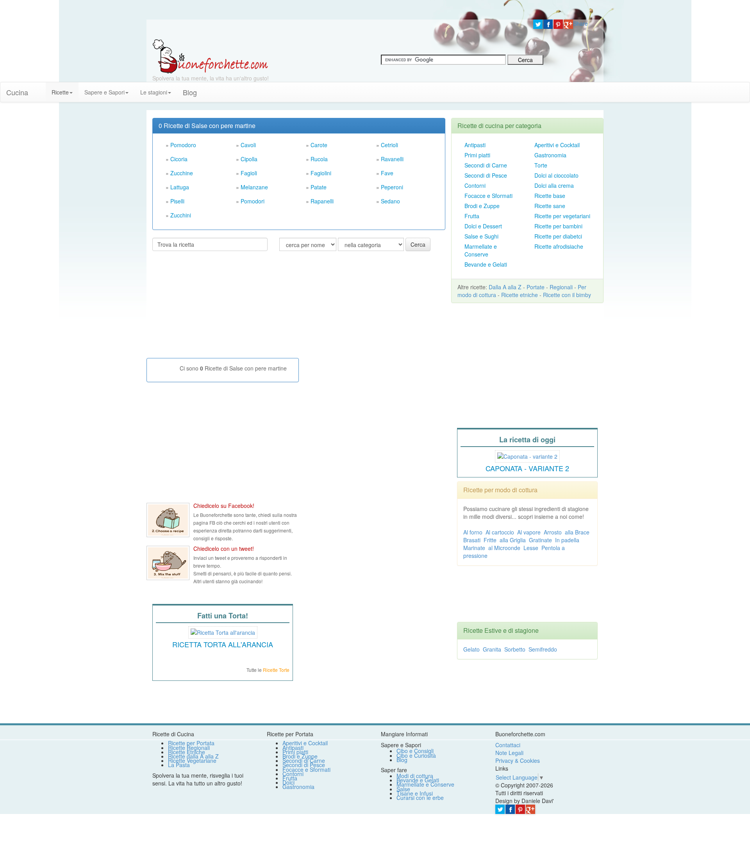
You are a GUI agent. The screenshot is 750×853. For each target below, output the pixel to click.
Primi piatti (477, 155)
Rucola (319, 159)
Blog (401, 760)
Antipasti (475, 145)
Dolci (288, 782)
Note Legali (509, 753)
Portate (536, 287)
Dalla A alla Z (505, 287)
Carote (319, 145)
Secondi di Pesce (485, 175)
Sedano (390, 201)
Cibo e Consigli (415, 751)
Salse (403, 789)
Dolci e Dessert (483, 226)
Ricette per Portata (191, 743)
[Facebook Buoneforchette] (167, 520)
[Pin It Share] (558, 24)
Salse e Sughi (481, 236)
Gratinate (540, 540)
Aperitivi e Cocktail (557, 145)
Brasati (471, 540)
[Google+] (568, 24)
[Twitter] (538, 24)
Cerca (418, 244)
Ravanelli (392, 159)
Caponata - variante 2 (527, 468)
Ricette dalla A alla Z (193, 756)
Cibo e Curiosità (416, 755)
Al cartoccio (500, 532)
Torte (540, 165)
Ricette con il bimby (567, 295)
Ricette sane (549, 206)
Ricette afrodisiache (558, 246)
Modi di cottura (414, 776)
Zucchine (181, 173)
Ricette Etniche (186, 752)
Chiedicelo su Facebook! (223, 505)
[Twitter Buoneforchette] (167, 563)
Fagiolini (321, 173)
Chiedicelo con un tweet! (223, 548)
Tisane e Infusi (414, 793)
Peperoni (392, 187)
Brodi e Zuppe (482, 206)
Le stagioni (153, 92)
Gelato (471, 649)
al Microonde (504, 548)
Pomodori (252, 201)
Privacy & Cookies (517, 760)
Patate (319, 187)
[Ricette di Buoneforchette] (210, 56)
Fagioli (249, 173)
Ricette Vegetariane (192, 760)
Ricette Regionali (189, 747)
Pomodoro (183, 145)
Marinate (474, 548)
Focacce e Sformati (488, 195)
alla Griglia (513, 540)
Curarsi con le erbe (420, 797)
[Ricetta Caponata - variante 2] (527, 455)
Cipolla (249, 159)
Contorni (475, 185)
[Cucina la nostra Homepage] (40, 88)
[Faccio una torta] (222, 631)
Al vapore (529, 532)
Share (580, 23)
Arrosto (553, 532)
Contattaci (507, 745)
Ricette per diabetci (558, 236)
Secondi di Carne (485, 165)
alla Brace (577, 532)
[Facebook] (548, 24)
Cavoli (248, 145)
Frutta (471, 216)
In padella (567, 540)
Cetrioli (389, 145)
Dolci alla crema (554, 185)
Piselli (177, 201)
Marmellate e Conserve (480, 250)
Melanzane (254, 187)
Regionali (561, 287)
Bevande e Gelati (485, 264)
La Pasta (179, 765)
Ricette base (549, 195)
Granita (492, 649)
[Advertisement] (211, 307)
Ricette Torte (276, 669)
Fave (387, 173)
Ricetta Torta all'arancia (222, 644)
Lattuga (179, 187)
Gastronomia (550, 155)
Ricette (60, 92)
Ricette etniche (519, 295)
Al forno (472, 532)
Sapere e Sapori (104, 92)
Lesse (530, 548)
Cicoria (179, 159)
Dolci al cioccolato (556, 175)
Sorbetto (514, 649)
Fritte (490, 540)
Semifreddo (543, 649)
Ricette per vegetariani (562, 216)
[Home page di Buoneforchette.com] (336, 29)
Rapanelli (322, 201)
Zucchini (180, 215)
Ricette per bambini (558, 226)
